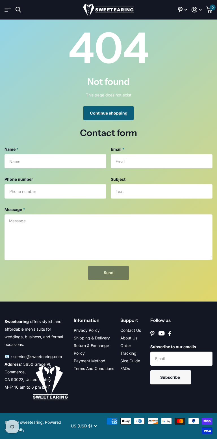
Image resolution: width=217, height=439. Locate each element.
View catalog (8, 9)
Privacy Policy (87, 330)
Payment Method (89, 360)
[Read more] (182, 9)
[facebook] (169, 333)
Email (117, 149)
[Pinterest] (152, 333)
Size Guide (130, 360)
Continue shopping (108, 113)
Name (11, 149)
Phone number (19, 179)
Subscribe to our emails (173, 346)
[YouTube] (161, 333)
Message (15, 209)
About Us (128, 337)
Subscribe (170, 377)
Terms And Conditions (94, 368)
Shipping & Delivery (92, 337)
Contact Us (130, 330)
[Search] (18, 9)
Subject (118, 179)
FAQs (125, 368)
